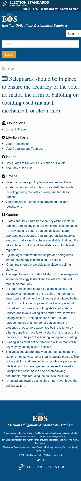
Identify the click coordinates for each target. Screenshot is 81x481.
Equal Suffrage (16, 129)
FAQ (35, 9)
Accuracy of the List (19, 168)
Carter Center (69, 9)
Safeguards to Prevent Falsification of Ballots (35, 163)
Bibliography (49, 9)
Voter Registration (18, 143)
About (26, 9)
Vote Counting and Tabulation (25, 148)
